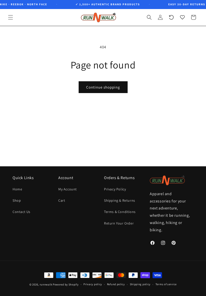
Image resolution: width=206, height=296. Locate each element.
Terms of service (166, 284)
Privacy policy (92, 284)
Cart (61, 200)
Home (17, 189)
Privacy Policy (115, 189)
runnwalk (46, 284)
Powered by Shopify (66, 284)
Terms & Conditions (120, 211)
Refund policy (116, 284)
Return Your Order (119, 223)
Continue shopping (103, 87)
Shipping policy (140, 284)
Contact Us (21, 211)
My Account (67, 189)
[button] (10, 17)
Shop (17, 200)
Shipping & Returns (119, 200)
